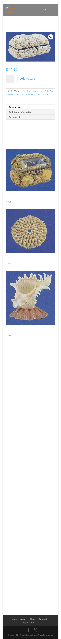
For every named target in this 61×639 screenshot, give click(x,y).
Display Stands (14, 525)
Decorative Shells (16, 521)
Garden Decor (14, 409)
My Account (29, 622)
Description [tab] (15, 107)
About (23, 619)
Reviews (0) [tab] (14, 117)
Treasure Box (42, 94)
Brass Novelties (13, 350)
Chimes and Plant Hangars (20, 456)
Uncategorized (12, 568)
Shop (32, 619)
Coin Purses (13, 465)
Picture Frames (15, 426)
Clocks (11, 375)
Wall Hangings (14, 388)
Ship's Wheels (14, 367)
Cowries (11, 508)
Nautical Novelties (14, 392)
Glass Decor (13, 469)
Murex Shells (14, 538)
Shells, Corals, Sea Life (16, 495)
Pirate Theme (14, 431)
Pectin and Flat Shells (17, 543)
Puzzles (11, 439)
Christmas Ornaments (18, 460)
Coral (10, 503)
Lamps (11, 417)
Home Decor (14, 379)
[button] (50, 36)
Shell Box (30, 94)
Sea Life (11, 551)
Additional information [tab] (20, 112)
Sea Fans (12, 547)
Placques (12, 383)
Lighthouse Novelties (15, 371)
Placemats (13, 487)
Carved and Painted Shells (20, 499)
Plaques (11, 358)
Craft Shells (13, 512)
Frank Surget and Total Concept (36, 635)
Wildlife (9, 572)
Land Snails (13, 534)
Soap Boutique (12, 560)
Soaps (11, 564)
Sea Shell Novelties (20, 25)
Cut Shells (12, 516)
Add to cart (27, 78)
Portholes (12, 362)
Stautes (11, 444)
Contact (43, 619)
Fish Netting (13, 404)
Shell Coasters (14, 491)
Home (8, 25)
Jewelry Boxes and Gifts (38, 91)
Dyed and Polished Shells (19, 529)
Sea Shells (12, 556)
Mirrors (11, 354)
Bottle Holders (14, 395)
